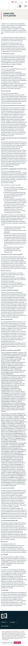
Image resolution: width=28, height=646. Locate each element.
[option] (17, 2)
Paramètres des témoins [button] (7, 642)
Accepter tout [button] (17, 642)
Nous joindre (4, 626)
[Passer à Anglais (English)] (17, 6)
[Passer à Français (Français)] (20, 6)
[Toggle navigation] (25, 6)
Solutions (3, 622)
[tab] (17, 2)
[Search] (26, 2)
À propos (12, 622)
